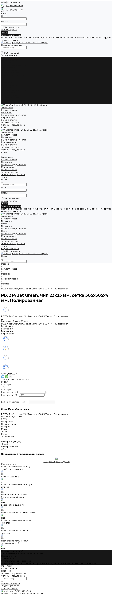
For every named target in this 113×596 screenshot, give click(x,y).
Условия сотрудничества (13, 65)
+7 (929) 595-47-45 (14, 10)
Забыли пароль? (9, 29)
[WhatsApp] (6, 376)
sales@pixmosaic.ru (10, 2)
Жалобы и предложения (13, 75)
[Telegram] (2, 376)
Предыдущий (63, 461)
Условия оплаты (9, 70)
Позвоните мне (8, 556)
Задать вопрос (8, 558)
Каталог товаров (9, 85)
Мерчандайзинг (9, 68)
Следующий (50, 461)
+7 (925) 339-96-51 (14, 5)
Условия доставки (10, 72)
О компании (7, 82)
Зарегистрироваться (11, 35)
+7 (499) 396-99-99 (10, 53)
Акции (4, 102)
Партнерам (6, 87)
